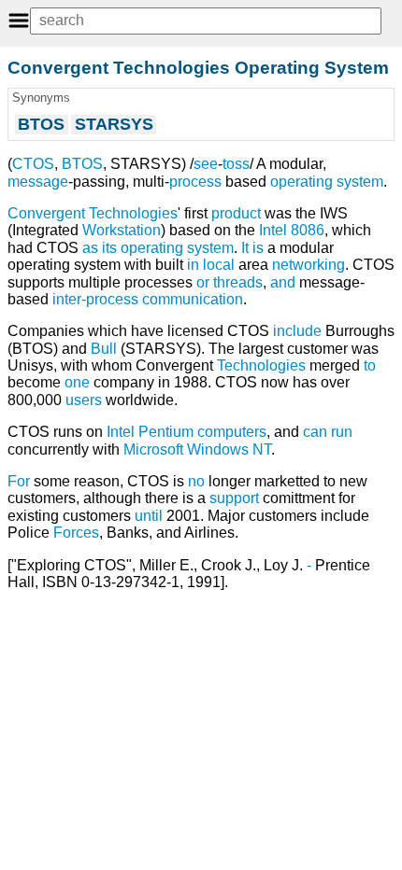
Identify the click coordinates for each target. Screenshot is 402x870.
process (195, 181)
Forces (76, 532)
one (77, 382)
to (370, 365)
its (109, 248)
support (234, 498)
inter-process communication (147, 299)
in (193, 265)
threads (238, 282)
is (258, 248)
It (245, 248)
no (196, 481)
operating (152, 248)
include (297, 331)
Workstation (121, 230)
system (210, 248)
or (202, 282)
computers (231, 432)
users (83, 400)
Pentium (166, 432)
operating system (326, 181)
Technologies (261, 365)
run (341, 432)
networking (308, 265)
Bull (104, 349)
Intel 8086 (291, 230)
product (236, 213)
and (282, 282)
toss (236, 164)
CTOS (33, 164)
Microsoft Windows (186, 449)
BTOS (82, 164)
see (206, 164)
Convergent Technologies (92, 213)
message (37, 181)
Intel (121, 432)
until (149, 516)
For (18, 481)
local (219, 265)
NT (261, 449)
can (315, 432)
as (90, 248)
